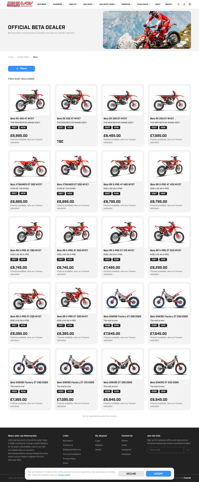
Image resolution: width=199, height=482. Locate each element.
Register (99, 445)
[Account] (184, 4)
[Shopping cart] (189, 4)
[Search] (178, 4)
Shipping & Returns (72, 450)
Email (124, 445)
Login (97, 441)
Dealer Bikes (23, 57)
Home (11, 57)
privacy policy (64, 475)
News (65, 463)
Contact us (68, 445)
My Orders (68, 441)
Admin (98, 450)
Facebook (126, 454)
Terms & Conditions (72, 454)
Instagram (126, 450)
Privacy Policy (69, 459)
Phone (125, 441)
